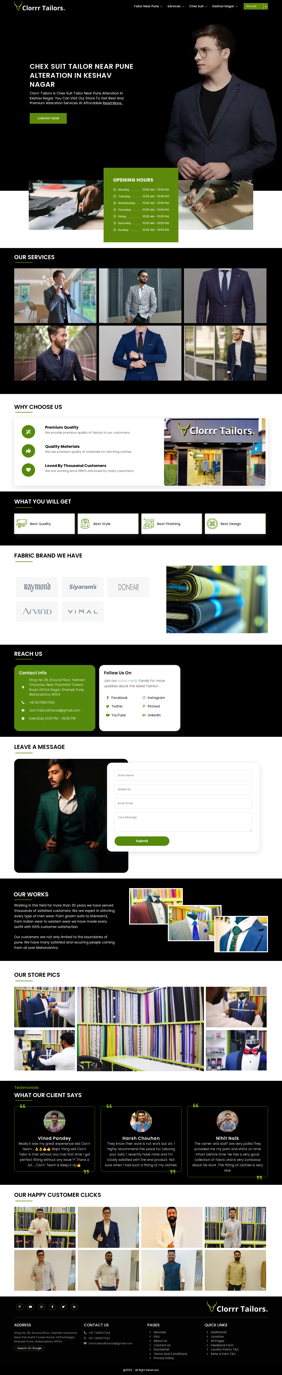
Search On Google (29, 1348)
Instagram (156, 697)
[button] (48, 118)
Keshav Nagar (223, 6)
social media (128, 680)
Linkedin (154, 715)
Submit (142, 841)
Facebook (119, 697)
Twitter (117, 706)
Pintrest (154, 706)
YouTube (118, 715)
